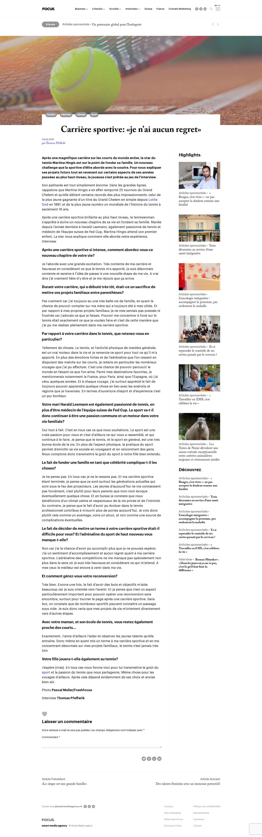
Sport (94, 115)
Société (114, 9)
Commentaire (51, 737)
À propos (168, 806)
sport (46, 672)
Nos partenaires (201, 813)
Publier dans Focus (173, 819)
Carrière (51, 115)
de (216, 5)
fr (219, 5)
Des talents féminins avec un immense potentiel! (188, 784)
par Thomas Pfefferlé (53, 143)
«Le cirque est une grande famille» (64, 784)
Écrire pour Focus (172, 826)
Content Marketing (180, 9)
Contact (197, 826)
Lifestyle (97, 9)
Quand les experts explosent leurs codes (117, 24)
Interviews (131, 9)
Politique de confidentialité (206, 806)
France (160, 9)
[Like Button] (44, 714)
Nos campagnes (172, 813)
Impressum (198, 819)
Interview (66, 115)
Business (80, 9)
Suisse (148, 9)
